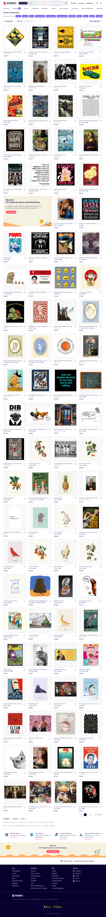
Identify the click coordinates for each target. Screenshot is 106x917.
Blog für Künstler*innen (37, 885)
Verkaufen (33, 881)
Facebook (78, 873)
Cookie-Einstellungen (57, 888)
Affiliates (33, 878)
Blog (13, 878)
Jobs (32, 883)
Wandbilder (45, 8)
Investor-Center (35, 873)
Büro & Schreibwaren (87, 8)
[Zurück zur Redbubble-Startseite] (9, 3)
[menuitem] (6, 8)
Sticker (26, 8)
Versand (54, 871)
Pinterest (77, 881)
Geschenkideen (16, 871)
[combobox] (43, 3)
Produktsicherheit (56, 881)
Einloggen (15, 883)
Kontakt (54, 885)
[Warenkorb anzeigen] (101, 3)
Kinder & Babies (63, 8)
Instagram (78, 871)
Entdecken (6, 8)
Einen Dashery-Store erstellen (39, 888)
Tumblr (77, 878)
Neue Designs (16, 876)
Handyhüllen (35, 8)
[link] (18, 16)
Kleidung (16, 8)
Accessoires (75, 8)
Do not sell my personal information (34, 899)
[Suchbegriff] (65, 3)
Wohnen (54, 8)
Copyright (54, 883)
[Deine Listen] (97, 3)
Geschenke (100, 8)
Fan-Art (14, 873)
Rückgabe (54, 873)
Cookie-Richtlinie (48, 899)
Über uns (33, 871)
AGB (13, 899)
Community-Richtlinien (58, 878)
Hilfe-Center (55, 876)
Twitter (77, 876)
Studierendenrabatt (17, 881)
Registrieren (15, 885)
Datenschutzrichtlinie (20, 899)
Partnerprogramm (36, 876)
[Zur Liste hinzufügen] (25, 52)
